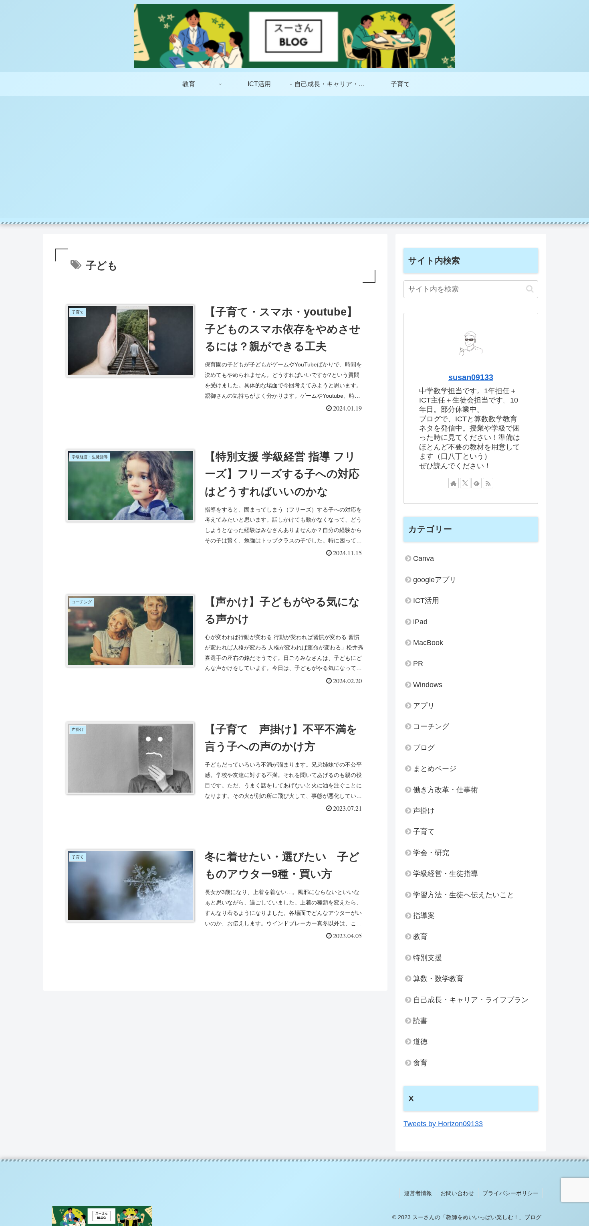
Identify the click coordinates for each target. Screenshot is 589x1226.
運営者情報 (418, 1193)
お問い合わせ (457, 1193)
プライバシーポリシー (510, 1193)
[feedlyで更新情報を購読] (476, 483)
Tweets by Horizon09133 (443, 1124)
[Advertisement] (294, 162)
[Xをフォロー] (465, 483)
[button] (530, 288)
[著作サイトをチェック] (453, 483)
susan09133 (470, 377)
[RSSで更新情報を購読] (488, 483)
